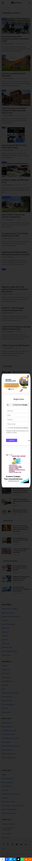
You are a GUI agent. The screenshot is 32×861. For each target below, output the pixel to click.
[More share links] (30, 859)
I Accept (11, 427)
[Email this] (18, 859)
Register (11, 440)
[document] (16, 430)
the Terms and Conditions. (21, 428)
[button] (28, 376)
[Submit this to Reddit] (26, 859)
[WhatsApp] (22, 859)
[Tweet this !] (11, 859)
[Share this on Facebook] (7, 859)
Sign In (30, 440)
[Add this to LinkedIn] (14, 859)
